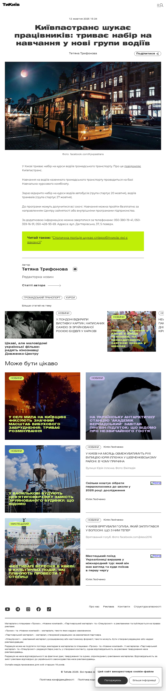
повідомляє (132, 166)
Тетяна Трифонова (83, 53)
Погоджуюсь (113, 680)
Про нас (94, 607)
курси (70, 298)
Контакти (124, 607)
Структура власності (147, 607)
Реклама (108, 607)
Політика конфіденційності (57, 680)
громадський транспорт (42, 298)
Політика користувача (92, 680)
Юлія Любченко (113, 447)
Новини (63, 313)
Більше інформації (144, 680)
